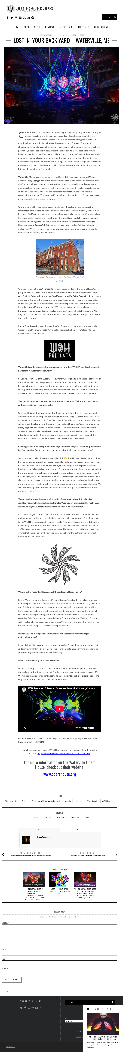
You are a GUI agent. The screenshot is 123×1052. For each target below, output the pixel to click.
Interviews (65, 27)
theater (79, 801)
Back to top (10, 1047)
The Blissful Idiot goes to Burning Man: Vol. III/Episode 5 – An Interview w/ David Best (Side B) (85, 893)
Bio (39, 830)
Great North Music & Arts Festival (45, 801)
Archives (68, 1019)
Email (87, 817)
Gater (24, 801)
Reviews (50, 27)
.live (17, 27)
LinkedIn (75, 817)
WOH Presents (108, 801)
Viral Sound (92, 801)
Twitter (48, 817)
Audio (37, 27)
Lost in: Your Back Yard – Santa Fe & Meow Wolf (60, 891)
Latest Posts (80, 830)
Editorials (83, 27)
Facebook (34, 817)
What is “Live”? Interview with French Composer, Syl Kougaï (103, 1038)
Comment (5, 922)
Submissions (101, 27)
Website (5, 968)
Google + (61, 817)
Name (4, 949)
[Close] (88, 1009)
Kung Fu (68, 801)
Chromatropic (11, 801)
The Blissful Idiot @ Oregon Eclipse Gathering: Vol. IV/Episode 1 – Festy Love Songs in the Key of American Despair (34, 894)
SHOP (27, 27)
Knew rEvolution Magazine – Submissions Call (88, 854)
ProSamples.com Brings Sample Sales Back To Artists (31, 854)
